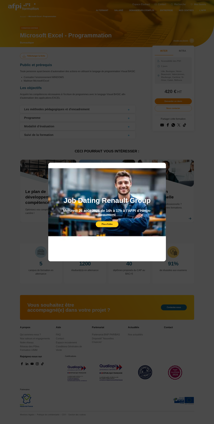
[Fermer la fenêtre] (162, 167)
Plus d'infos (107, 224)
